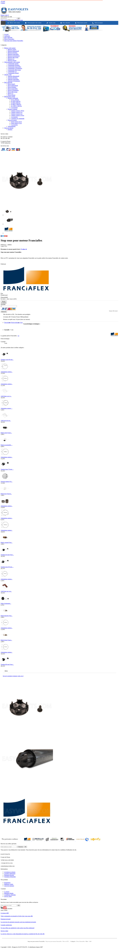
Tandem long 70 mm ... (7, 469)
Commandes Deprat (13, 73)
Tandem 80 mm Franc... (7, 664)
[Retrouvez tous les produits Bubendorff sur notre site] (55, 840)
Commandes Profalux (14, 65)
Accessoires (14, 107)
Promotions (7, 882)
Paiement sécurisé (9, 875)
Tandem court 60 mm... (7, 359)
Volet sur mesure (8, 128)
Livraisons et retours (9, 872)
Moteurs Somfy (12, 49)
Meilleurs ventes (8, 884)
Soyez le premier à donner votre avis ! (13, 676)
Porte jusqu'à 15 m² (16, 123)
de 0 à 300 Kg (15, 99)
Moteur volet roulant (9, 48)
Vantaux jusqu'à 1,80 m (17, 110)
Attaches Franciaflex (13, 79)
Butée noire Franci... (6, 432)
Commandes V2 (12, 71)
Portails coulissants (13, 98)
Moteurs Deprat (12, 60)
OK (19, 18)
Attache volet (7, 74)
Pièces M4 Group (12, 92)
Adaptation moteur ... (6, 408)
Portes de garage (12, 120)
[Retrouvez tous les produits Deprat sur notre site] (82, 840)
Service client (8, 896)
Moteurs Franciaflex (13, 54)
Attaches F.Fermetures (14, 81)
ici (18, 335)
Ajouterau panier (3, 302)
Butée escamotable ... (6, 445)
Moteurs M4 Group (13, 57)
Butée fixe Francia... (6, 493)
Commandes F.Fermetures (15, 68)
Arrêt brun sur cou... (6, 591)
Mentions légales (8, 893)
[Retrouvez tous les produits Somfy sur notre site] (95, 840)
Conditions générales (10, 895)
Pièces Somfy (11, 84)
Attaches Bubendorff (13, 76)
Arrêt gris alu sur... (6, 420)
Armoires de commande (17, 118)
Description (7, 322)
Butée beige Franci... (6, 640)
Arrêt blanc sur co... (6, 396)
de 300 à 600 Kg (15, 101)
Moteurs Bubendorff (13, 51)
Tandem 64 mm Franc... (7, 554)
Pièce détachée (8, 82)
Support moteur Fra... (6, 481)
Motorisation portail (9, 96)
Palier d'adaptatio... (6, 603)
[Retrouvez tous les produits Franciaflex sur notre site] (27, 840)
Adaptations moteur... (6, 372)
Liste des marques (9, 885)
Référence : (4, 244)
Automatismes (12, 126)
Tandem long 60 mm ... (7, 567)
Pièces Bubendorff (13, 85)
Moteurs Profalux (12, 52)
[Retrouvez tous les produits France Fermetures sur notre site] (70, 840)
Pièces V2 (10, 93)
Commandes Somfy (13, 63)
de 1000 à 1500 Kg (16, 106)
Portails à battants (12, 109)
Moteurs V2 (11, 59)
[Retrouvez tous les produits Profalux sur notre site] (38, 840)
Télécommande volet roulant (12, 62)
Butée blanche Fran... (6, 615)
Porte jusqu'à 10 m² (16, 121)
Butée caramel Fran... (6, 542)
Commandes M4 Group (14, 70)
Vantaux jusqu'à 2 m (16, 112)
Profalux (10, 129)
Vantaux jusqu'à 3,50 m (17, 115)
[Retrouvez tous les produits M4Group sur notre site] (62, 840)
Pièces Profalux (12, 87)
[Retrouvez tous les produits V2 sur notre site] (47, 840)
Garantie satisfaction (9, 873)
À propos (6, 891)
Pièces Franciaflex (13, 88)
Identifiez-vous (19, 20)
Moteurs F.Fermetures (14, 56)
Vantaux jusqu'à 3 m (16, 114)
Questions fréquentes (10, 876)
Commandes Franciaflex (14, 67)
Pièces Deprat (11, 95)
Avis (21, 322)
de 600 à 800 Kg (15, 103)
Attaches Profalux (13, 77)
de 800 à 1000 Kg (16, 104)
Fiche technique (15, 322)
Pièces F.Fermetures (13, 90)
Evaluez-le (24, 249)
